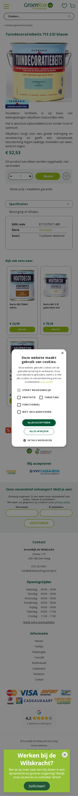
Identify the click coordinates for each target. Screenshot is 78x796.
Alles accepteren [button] (39, 422)
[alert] (39, 398)
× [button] (62, 353)
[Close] (65, 755)
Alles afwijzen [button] (39, 431)
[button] (39, 440)
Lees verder (46, 381)
